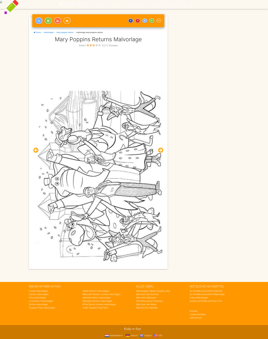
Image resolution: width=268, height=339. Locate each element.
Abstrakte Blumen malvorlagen (97, 301)
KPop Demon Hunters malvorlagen (99, 304)
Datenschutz (196, 317)
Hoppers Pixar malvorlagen (42, 307)
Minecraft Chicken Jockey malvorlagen (101, 294)
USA (160, 335)
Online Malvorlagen (199, 297)
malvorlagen (49, 32)
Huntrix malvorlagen (38, 304)
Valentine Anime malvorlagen (96, 297)
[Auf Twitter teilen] (144, 20)
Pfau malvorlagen (37, 297)
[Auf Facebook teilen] (130, 20)
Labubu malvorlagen (39, 294)
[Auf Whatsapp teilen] (151, 20)
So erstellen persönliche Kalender (206, 290)
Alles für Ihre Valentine (147, 307)
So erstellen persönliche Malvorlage (207, 294)
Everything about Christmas (149, 301)
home (38, 32)
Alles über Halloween (146, 297)
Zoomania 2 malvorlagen (41, 301)
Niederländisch (116, 335)
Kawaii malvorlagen (38, 290)
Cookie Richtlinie (198, 314)
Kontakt (193, 311)
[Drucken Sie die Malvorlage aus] (57, 20)
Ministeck (155, 4)
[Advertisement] (98, 67)
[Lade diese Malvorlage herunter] (67, 20)
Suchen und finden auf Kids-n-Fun (206, 301)
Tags (185, 4)
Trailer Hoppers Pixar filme (95, 307)
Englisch (148, 335)
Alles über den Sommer (147, 294)
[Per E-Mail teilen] (158, 20)
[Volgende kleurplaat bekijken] (159, 150)
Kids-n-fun (73, 4)
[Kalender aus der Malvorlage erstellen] (48, 20)
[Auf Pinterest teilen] (137, 20)
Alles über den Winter (146, 304)
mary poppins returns (65, 32)
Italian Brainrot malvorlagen (95, 290)
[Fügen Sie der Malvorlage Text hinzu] (38, 20)
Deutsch (134, 335)
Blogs (110, 4)
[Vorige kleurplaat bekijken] (37, 150)
